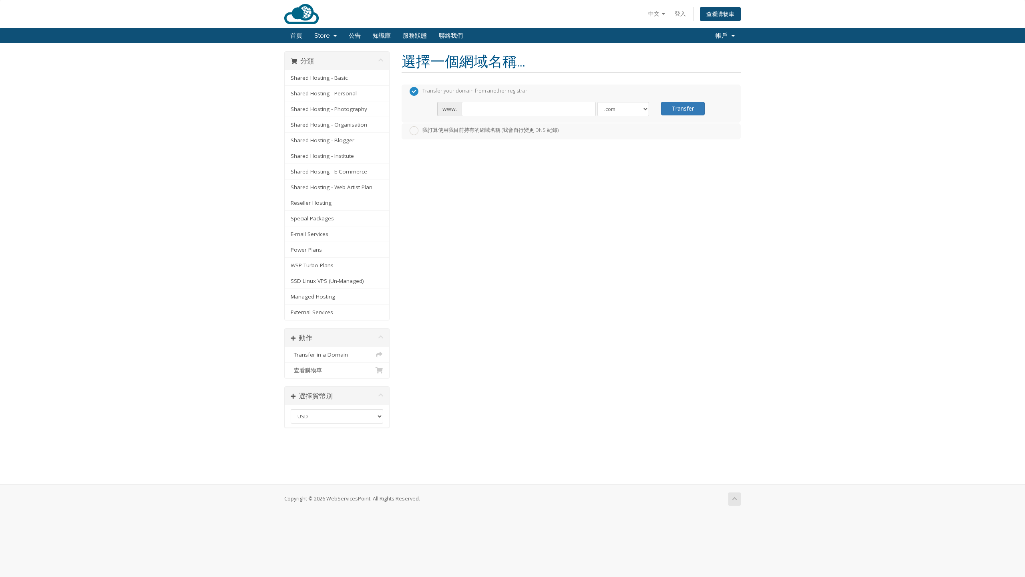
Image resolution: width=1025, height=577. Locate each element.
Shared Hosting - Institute (322, 155)
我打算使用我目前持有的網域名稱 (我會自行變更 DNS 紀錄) (490, 129)
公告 (355, 35)
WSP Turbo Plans (312, 265)
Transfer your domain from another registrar (474, 91)
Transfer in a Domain (319, 354)
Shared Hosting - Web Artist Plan (331, 187)
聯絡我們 (451, 35)
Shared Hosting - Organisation (329, 124)
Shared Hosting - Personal (324, 93)
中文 (654, 13)
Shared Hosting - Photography (329, 109)
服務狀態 (415, 35)
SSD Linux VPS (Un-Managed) (327, 280)
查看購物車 (720, 14)
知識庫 (382, 35)
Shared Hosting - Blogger (322, 140)
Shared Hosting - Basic (319, 77)
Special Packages (312, 218)
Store (323, 35)
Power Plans (306, 249)
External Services (312, 312)
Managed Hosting (313, 296)
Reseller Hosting (311, 202)
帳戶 (723, 35)
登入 (680, 13)
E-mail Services (309, 234)
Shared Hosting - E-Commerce (329, 171)
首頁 (296, 35)
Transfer (683, 108)
